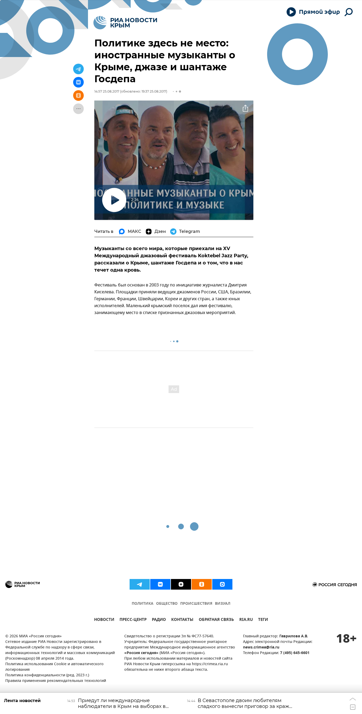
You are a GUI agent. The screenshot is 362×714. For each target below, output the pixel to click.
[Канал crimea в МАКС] (222, 584)
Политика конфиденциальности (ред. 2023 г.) (47, 675)
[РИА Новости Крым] (125, 23)
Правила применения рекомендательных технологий (55, 681)
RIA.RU (246, 620)
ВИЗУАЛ (222, 604)
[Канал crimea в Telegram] (140, 584)
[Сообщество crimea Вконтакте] (160, 584)
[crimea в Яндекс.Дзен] (181, 584)
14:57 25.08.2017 (106, 91)
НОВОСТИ (104, 620)
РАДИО (159, 620)
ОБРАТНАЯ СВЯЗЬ (216, 620)
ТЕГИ (263, 620)
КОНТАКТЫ (182, 620)
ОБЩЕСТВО (167, 604)
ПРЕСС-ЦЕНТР (133, 620)
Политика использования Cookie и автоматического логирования (54, 667)
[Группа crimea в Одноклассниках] (202, 584)
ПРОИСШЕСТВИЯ (196, 604)
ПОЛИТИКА (142, 604)
